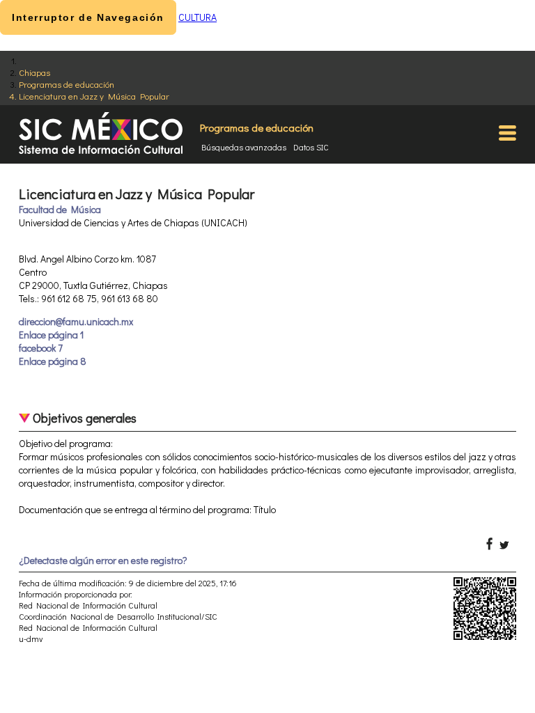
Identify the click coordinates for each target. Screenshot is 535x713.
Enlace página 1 (51, 334)
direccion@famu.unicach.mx (76, 321)
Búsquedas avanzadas (243, 146)
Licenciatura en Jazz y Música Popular (94, 96)
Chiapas (34, 72)
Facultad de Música (60, 209)
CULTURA (197, 17)
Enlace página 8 (52, 361)
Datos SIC (311, 146)
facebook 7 (41, 347)
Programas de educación (66, 84)
